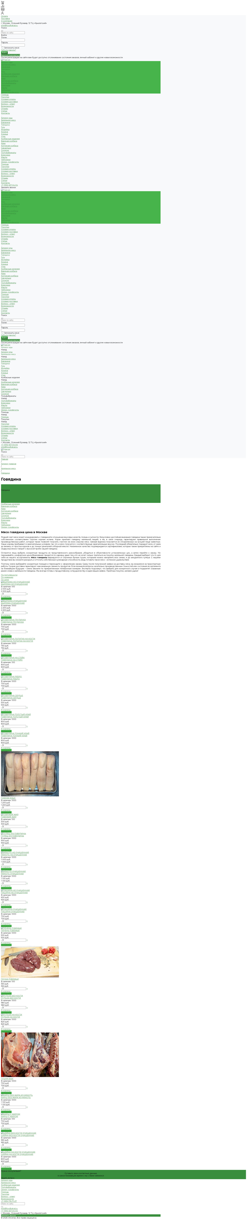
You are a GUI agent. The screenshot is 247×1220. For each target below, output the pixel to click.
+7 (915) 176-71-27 (9, 1201)
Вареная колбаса (9, 76)
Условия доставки (9, 101)
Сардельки (6, 148)
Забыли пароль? (8, 50)
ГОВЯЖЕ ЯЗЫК (8, 798)
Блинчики (5, 85)
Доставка (5, 18)
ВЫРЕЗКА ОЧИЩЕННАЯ (13, 603)
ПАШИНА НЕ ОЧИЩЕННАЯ (14, 893)
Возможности (7, 106)
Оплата (4, 16)
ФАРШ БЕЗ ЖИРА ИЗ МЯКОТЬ (16, 1097)
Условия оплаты (8, 99)
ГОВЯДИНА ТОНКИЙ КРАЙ (14, 736)
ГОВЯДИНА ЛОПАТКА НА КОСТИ (17, 641)
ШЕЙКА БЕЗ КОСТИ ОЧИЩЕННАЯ (17, 1135)
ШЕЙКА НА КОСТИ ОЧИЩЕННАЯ (17, 1154)
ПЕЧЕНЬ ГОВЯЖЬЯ (10, 930)
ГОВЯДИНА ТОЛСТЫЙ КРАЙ (15, 717)
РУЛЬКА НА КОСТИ (10, 1017)
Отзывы (4, 178)
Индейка (5, 129)
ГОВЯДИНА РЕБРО (10, 679)
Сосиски (5, 150)
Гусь (3, 71)
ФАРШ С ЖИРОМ (9, 1116)
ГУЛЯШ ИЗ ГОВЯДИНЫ (12, 836)
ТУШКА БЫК (7, 1079)
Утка (3, 136)
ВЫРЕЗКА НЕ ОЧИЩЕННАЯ (14, 584)
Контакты (5, 183)
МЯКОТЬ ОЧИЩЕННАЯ (12, 874)
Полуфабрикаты (8, 83)
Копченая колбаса (9, 81)
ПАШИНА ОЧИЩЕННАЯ (12, 912)
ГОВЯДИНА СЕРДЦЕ (11, 698)
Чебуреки (5, 90)
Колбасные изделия (10, 74)
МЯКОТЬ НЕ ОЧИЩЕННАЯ (14, 855)
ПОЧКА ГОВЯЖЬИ (10, 979)
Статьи (4, 180)
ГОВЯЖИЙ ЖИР (8, 817)
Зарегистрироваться (10, 55)
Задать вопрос (8, 1178)
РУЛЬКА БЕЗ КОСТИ (11, 998)
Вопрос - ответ (8, 104)
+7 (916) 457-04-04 (9, 185)
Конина (4, 132)
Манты (4, 88)
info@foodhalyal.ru (9, 25)
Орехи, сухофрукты (10, 92)
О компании (6, 21)
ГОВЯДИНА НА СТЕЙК (12, 660)
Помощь (5, 164)
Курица (4, 134)
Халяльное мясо (8, 64)
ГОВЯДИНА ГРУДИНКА (12, 622)
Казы (3, 78)
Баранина (5, 67)
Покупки (5, 97)
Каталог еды (6, 118)
